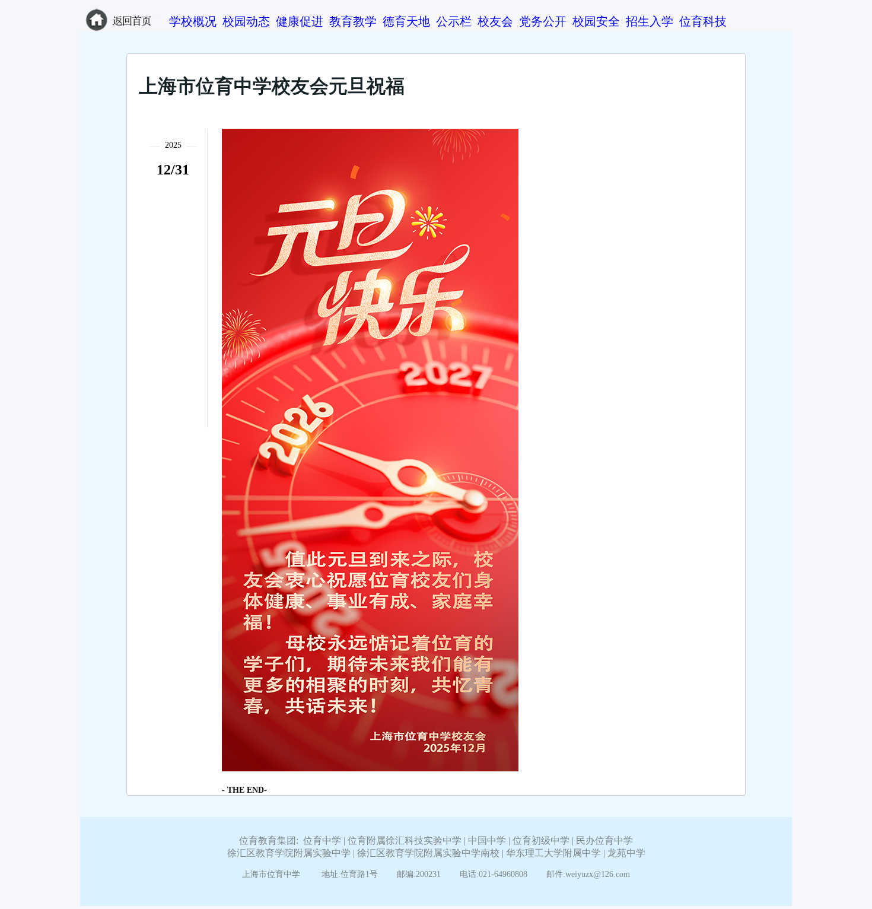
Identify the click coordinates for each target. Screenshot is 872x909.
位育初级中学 (541, 840)
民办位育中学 (604, 840)
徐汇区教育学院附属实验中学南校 (428, 853)
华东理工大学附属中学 (553, 853)
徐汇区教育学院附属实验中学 (289, 853)
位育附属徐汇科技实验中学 (405, 840)
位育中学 (322, 840)
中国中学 (487, 840)
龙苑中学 (626, 853)
